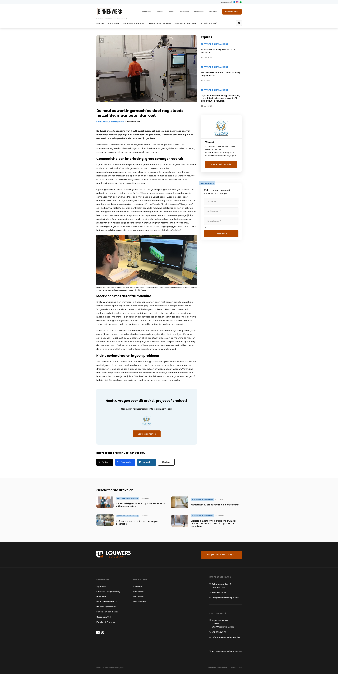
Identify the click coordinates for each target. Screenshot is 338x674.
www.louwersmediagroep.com (227, 651)
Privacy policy (236, 667)
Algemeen (101, 586)
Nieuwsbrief (198, 12)
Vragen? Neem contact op (219, 555)
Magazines (146, 12)
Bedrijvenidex (139, 601)
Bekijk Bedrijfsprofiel (221, 164)
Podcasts (159, 12)
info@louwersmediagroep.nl (225, 597)
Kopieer (166, 462)
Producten (113, 23)
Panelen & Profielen (106, 622)
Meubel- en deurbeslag (107, 612)
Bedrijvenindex (231, 11)
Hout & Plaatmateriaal (134, 23)
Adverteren (184, 12)
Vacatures (213, 12)
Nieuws (100, 23)
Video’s (171, 12)
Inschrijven (221, 233)
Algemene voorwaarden (217, 667)
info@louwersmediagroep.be (226, 637)
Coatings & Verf (209, 23)
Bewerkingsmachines (160, 23)
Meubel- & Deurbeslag (186, 23)
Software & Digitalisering (110, 122)
